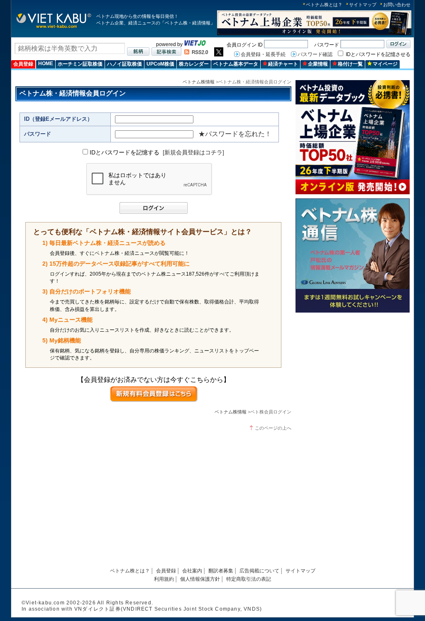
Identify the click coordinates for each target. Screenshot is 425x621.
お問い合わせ (396, 4)
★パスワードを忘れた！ (234, 133)
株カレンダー (194, 64)
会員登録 (23, 64)
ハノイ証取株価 (124, 64)
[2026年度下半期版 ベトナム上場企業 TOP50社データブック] (314, 34)
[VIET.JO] (195, 44)
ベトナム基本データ (235, 64)
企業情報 (318, 64)
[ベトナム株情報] (53, 27)
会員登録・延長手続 (263, 54)
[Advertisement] (353, 375)
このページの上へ (273, 427)
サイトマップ (362, 4)
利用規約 (164, 579)
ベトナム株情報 (199, 81)
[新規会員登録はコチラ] (193, 152)
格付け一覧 (350, 64)
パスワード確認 (315, 54)
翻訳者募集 (220, 571)
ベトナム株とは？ (324, 4)
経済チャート (283, 64)
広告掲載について (259, 571)
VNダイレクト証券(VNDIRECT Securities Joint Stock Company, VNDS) (168, 609)
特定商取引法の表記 (248, 579)
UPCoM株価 (160, 64)
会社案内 (192, 571)
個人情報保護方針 (200, 579)
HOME (45, 63)
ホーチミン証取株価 (80, 64)
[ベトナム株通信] (353, 311)
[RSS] (196, 53)
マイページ (385, 64)
